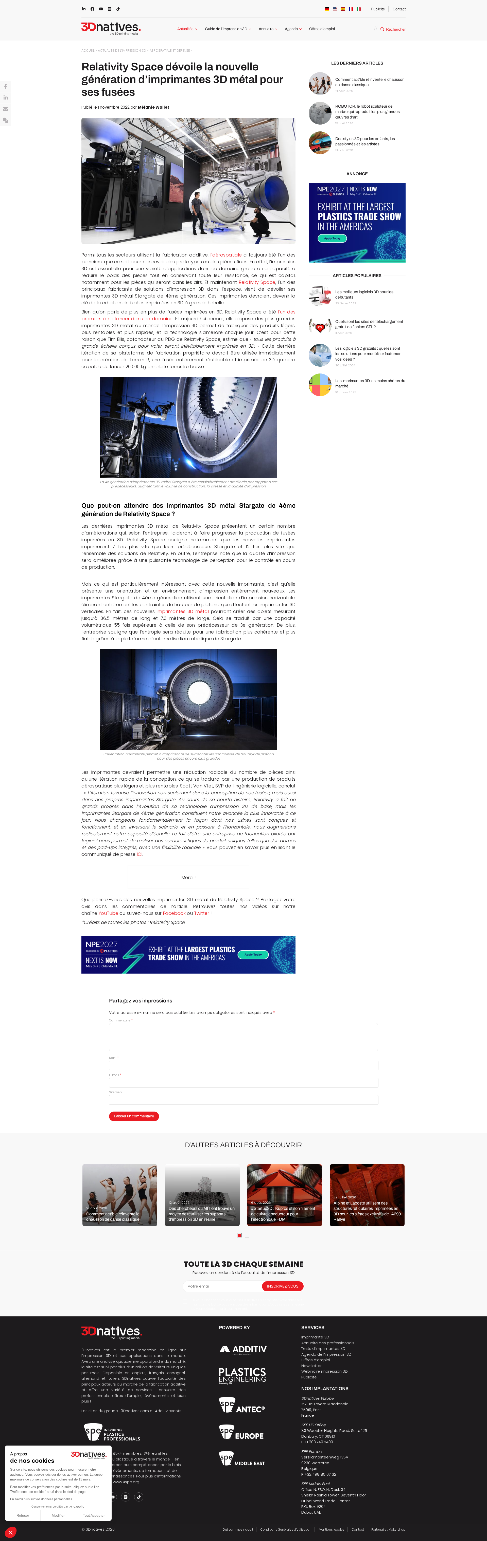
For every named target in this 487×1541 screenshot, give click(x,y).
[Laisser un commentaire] (5, 120)
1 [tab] (239, 1235)
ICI (139, 854)
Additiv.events (168, 1410)
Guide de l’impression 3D (226, 29)
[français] (351, 9)
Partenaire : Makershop (388, 1529)
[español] (343, 9)
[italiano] (359, 9)
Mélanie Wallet (153, 107)
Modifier (58, 1515)
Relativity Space (257, 282)
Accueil (87, 50)
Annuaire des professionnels (327, 1343)
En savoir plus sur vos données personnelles (41, 1499)
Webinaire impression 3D (324, 1371)
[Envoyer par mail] (5, 109)
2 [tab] (247, 1235)
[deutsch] (327, 9)
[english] (335, 9)
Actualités (185, 29)
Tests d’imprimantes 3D (323, 1348)
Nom (114, 1058)
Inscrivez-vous (283, 1286)
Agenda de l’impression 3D (326, 1354)
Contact (399, 9)
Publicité (378, 9)
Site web (115, 1092)
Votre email (199, 1286)
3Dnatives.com (135, 1410)
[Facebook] (5, 86)
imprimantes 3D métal (183, 611)
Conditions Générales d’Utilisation (285, 1529)
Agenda (291, 29)
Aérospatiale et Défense (170, 50)
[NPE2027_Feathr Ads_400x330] (357, 223)
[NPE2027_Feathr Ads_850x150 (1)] (188, 955)
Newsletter (311, 1365)
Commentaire (121, 1020)
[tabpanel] (120, 1195)
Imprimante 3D (315, 1337)
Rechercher (396, 29)
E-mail (115, 1075)
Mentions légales (331, 1529)
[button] (11, 1532)
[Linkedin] (5, 98)
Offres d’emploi (322, 29)
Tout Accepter (94, 1515)
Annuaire (266, 29)
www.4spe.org (126, 1482)
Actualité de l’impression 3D (122, 50)
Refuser (22, 1515)
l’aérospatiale (226, 255)
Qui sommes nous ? (238, 1529)
